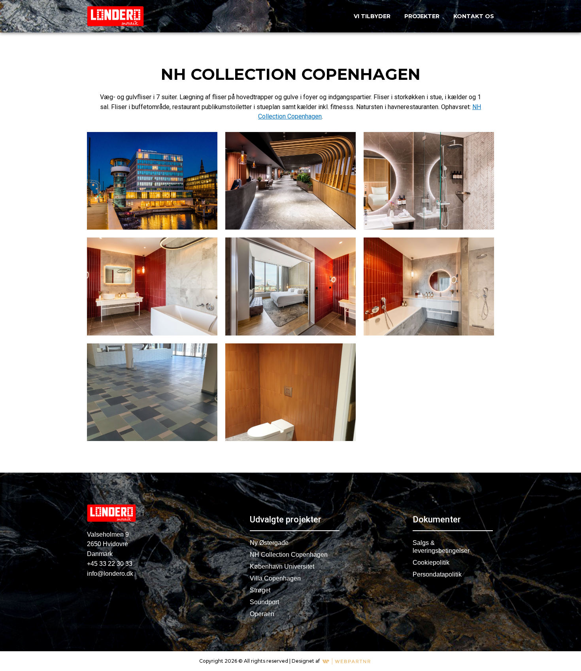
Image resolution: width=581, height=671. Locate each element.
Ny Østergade (269, 542)
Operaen (262, 614)
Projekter (422, 16)
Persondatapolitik (437, 574)
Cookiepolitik (431, 562)
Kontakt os (473, 16)
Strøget (260, 590)
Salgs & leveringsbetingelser (441, 546)
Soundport (264, 602)
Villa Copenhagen (275, 578)
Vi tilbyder (372, 16)
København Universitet (282, 566)
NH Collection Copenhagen (289, 554)
